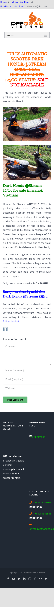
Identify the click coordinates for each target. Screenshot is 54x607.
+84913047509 (43, 502)
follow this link (11, 321)
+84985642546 (43, 513)
